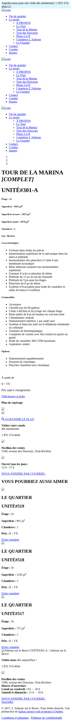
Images (13, 52)
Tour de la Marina (26, 29)
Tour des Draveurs (27, 32)
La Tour (21, 26)
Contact (13, 46)
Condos (13, 49)
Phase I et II (23, 36)
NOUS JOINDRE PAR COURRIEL (23, 473)
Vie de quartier (17, 16)
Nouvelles (7, 702)
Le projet (14, 19)
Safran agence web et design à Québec (40, 711)
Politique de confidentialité (46, 717)
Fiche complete (10, 539)
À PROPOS (23, 22)
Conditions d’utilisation (15, 717)
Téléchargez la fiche (13, 396)
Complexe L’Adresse (28, 39)
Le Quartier (23, 42)
